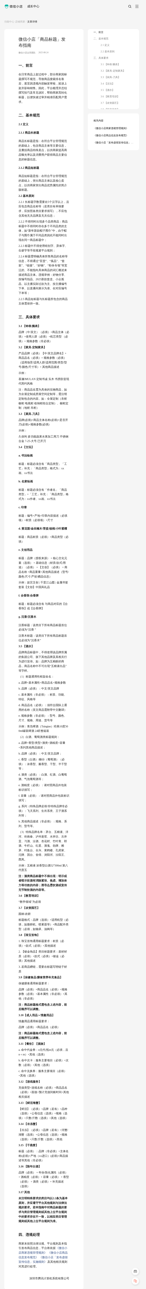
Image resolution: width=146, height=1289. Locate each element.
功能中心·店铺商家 (14, 21)
